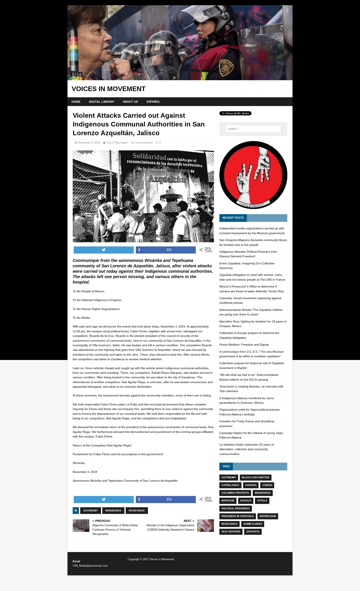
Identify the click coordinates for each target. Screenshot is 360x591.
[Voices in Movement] (180, 78)
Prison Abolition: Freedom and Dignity (244, 344)
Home (76, 101)
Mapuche (227, 500)
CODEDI (267, 485)
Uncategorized (144, 142)
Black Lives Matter (255, 477)
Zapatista (253, 531)
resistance (137, 510)
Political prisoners (235, 508)
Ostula (262, 500)
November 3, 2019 (89, 142)
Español (153, 101)
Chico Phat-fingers (117, 142)
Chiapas (250, 485)
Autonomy (90, 510)
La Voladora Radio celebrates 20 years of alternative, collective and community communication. (246, 449)
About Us (130, 101)
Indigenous (113, 510)
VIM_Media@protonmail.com (90, 565)
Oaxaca (245, 500)
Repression (268, 516)
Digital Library (101, 101)
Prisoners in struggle (237, 516)
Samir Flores (252, 523)
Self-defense (230, 531)
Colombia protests (235, 492)
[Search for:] (253, 128)
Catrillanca (230, 485)
